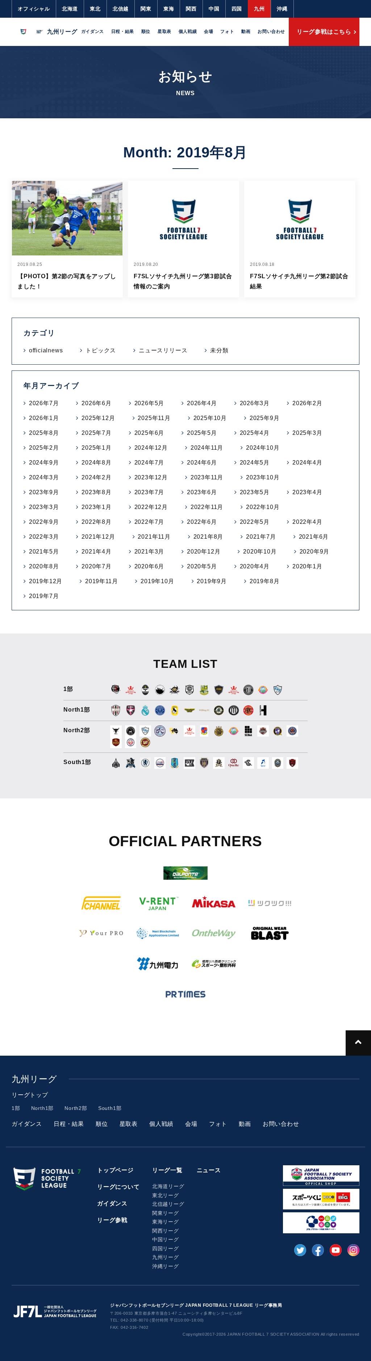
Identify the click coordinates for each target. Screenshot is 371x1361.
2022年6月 (202, 522)
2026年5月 (149, 403)
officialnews (46, 350)
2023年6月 (202, 492)
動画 (245, 31)
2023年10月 (262, 477)
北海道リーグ (168, 1186)
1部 (16, 1108)
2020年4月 (255, 566)
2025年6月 (149, 433)
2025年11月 (154, 418)
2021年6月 (314, 537)
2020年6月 (149, 566)
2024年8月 (97, 462)
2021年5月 (44, 551)
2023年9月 (44, 492)
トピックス (101, 350)
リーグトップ (30, 1095)
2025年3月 (307, 433)
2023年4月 (307, 492)
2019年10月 (157, 581)
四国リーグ (165, 1248)
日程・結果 (122, 31)
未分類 (219, 350)
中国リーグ (165, 1239)
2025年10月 (210, 418)
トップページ (115, 1170)
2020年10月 (259, 551)
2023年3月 (44, 507)
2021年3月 (149, 551)
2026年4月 (202, 403)
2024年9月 (44, 462)
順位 (145, 31)
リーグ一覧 (167, 1170)
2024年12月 (151, 448)
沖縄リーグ (165, 1266)
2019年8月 (265, 581)
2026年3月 (255, 403)
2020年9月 (315, 551)
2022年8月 (97, 522)
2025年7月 (97, 433)
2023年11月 (207, 477)
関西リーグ (165, 1231)
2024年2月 (97, 477)
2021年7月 (261, 537)
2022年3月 (44, 537)
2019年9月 (212, 581)
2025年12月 (98, 418)
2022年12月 (151, 507)
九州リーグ (165, 1257)
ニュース (209, 1170)
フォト (227, 31)
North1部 (42, 1108)
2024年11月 (207, 448)
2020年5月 (202, 566)
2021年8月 (208, 537)
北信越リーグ (168, 1204)
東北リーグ (165, 1195)
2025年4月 (255, 433)
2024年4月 (307, 462)
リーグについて (118, 1187)
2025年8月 (44, 433)
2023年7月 (149, 492)
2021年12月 (98, 537)
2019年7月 (44, 596)
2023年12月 (151, 477)
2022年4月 (307, 522)
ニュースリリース (163, 350)
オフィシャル (34, 9)
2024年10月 (262, 448)
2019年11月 (101, 581)
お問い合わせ (271, 31)
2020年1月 (307, 566)
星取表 (164, 31)
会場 (208, 31)
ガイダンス (92, 31)
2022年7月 (149, 522)
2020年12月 (203, 551)
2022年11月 (207, 507)
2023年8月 (97, 492)
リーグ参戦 (112, 1220)
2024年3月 (44, 477)
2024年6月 (202, 462)
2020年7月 (97, 566)
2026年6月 (97, 403)
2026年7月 (44, 403)
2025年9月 (265, 418)
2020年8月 (44, 566)
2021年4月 (97, 551)
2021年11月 (154, 537)
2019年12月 (45, 581)
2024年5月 (255, 462)
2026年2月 (307, 403)
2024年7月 (149, 462)
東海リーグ (165, 1222)
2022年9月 (44, 522)
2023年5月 (255, 492)
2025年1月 (97, 448)
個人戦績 (188, 31)
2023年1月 (97, 507)
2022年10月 (262, 507)
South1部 (110, 1108)
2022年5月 (255, 522)
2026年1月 (44, 418)
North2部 (75, 1108)
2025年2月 (44, 448)
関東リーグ (165, 1213)
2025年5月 (202, 433)
